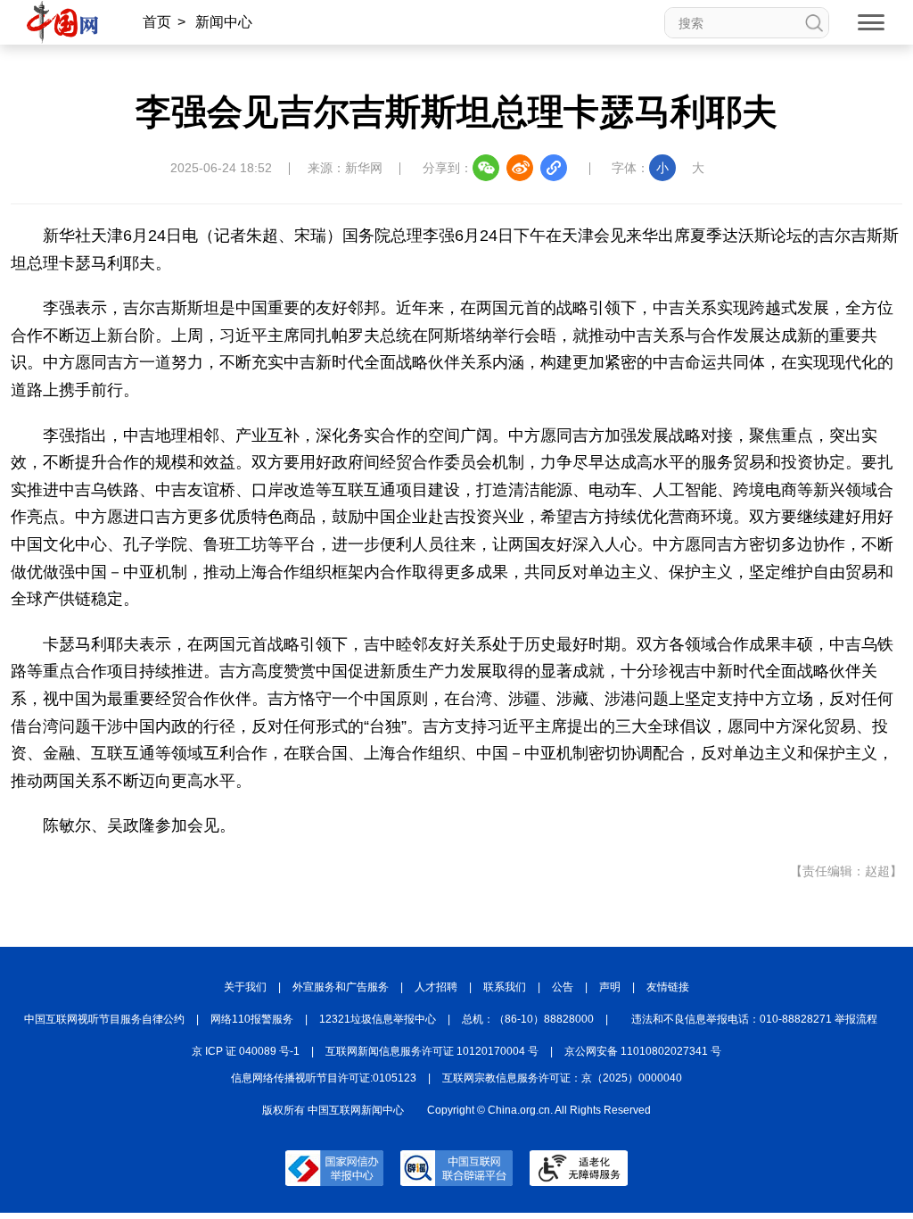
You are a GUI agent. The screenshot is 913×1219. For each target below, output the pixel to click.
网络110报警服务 (251, 1019)
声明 (610, 987)
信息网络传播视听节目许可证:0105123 (323, 1078)
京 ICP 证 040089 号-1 (246, 1051)
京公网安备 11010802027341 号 (642, 1051)
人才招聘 (436, 987)
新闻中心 (223, 21)
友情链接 (667, 987)
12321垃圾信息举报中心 (377, 1019)
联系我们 (504, 987)
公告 (562, 987)
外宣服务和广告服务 (340, 987)
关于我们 (245, 987)
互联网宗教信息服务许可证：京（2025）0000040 (562, 1078)
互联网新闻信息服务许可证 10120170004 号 (432, 1051)
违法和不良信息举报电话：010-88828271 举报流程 (754, 1019)
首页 (157, 21)
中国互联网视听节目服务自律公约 (104, 1019)
